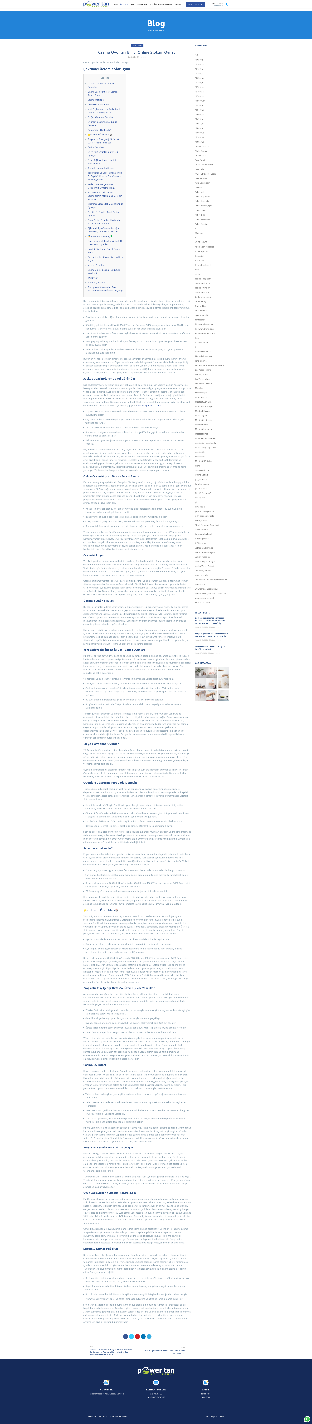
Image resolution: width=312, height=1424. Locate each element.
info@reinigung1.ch (156, 1397)
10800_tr (199, 128)
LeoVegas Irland (202, 379)
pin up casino (201, 488)
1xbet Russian (201, 224)
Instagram (205, 1397)
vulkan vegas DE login (205, 561)
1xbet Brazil (200, 210)
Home (150, 30)
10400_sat (199, 91)
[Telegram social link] (149, 1336)
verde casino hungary (205, 552)
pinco (197, 502)
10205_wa (199, 78)
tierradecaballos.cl (203, 534)
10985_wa (199, 142)
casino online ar (202, 287)
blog (197, 269)
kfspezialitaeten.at (203, 356)
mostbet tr (200, 452)
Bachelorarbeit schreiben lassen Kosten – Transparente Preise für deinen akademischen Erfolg (210, 620)
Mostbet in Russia (203, 420)
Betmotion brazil (202, 265)
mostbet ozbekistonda (205, 443)
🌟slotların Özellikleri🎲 (100, 134)
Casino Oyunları (96, 147)
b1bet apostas (201, 251)
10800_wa (199, 132)
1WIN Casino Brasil (204, 164)
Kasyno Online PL (203, 351)
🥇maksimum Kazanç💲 (100, 236)
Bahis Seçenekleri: (96, 282)
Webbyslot (93, 277)
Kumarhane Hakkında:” (99, 129)
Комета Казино (202, 602)
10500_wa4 (200, 100)
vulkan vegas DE (202, 557)
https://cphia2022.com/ (149, 405)
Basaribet (199, 260)
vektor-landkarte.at (204, 548)
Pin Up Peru (200, 497)
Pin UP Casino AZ (203, 493)
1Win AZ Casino (202, 146)
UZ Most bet (201, 543)
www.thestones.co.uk (204, 598)
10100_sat (199, 64)
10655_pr (199, 123)
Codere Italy (200, 301)
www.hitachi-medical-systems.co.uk (211, 579)
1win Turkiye (159, 30)
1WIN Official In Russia (205, 173)
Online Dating (201, 474)
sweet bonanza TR (203, 529)
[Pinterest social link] (137, 1336)
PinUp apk (200, 506)
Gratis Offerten (195, 4)
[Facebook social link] (125, 1336)
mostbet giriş (201, 415)
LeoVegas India (202, 374)
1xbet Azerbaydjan (203, 205)
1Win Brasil (200, 155)
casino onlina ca (202, 283)
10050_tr (199, 59)
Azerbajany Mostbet (204, 246)
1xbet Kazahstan (202, 219)
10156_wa (199, 73)
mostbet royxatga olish (205, 447)
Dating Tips (200, 306)
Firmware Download (204, 324)
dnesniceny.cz (201, 310)
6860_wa (199, 233)
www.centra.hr (201, 575)
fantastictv (200, 319)
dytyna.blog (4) (202, 315)
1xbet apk (199, 192)
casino (198, 274)
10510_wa (199, 110)
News (197, 465)
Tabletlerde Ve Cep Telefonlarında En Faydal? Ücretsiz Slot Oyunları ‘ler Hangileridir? (105, 176)
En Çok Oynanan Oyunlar (100, 117)
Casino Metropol (96, 99)
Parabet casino (202, 484)
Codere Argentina (203, 297)
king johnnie (201, 361)
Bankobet (199, 256)
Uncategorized (202, 538)
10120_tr (199, 69)
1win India (199, 169)
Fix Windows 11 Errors (205, 333)
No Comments (215, 627)
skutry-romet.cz (202, 520)
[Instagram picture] (200, 672)
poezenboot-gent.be (204, 511)
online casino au (202, 470)
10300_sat (199, 87)
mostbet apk (201, 392)
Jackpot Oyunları (96, 265)
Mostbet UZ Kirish (203, 461)
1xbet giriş (200, 214)
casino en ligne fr (203, 278)
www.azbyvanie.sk (203, 570)
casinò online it (202, 292)
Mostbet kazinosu (203, 429)
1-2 (196, 55)
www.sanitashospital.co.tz (206, 589)
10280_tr (199, 82)
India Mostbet (201, 342)
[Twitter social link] (131, 1336)
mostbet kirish (201, 433)
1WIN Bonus (201, 151)
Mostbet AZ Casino (204, 401)
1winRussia (200, 187)
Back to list (137, 1350)
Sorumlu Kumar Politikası (101, 168)
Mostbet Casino (202, 411)
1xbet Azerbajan (202, 201)
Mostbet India (201, 424)
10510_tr (199, 105)
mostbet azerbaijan (204, 406)
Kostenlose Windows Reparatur (209, 365)
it (195, 347)
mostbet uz (200, 456)
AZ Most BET (201, 242)
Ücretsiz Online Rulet (98, 104)
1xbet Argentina (202, 196)
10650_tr (199, 119)
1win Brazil (200, 160)
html (197, 338)
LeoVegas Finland (203, 370)
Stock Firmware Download (207, 525)
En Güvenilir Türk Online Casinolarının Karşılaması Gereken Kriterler (105, 196)
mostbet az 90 (201, 397)
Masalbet (199, 388)
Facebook (205, 1393)
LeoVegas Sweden (203, 383)
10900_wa (199, 137)
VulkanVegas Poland (204, 566)
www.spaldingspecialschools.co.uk (210, 593)
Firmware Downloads (204, 329)
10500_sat (199, 96)
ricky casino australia (204, 516)
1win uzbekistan (202, 183)
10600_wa (199, 114)
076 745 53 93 (156, 1393)
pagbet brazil (201, 479)
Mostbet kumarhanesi (205, 438)
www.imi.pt (200, 584)
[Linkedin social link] (143, 1336)
